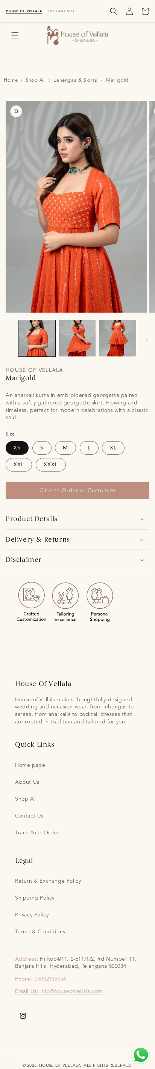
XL (113, 448)
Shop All (36, 80)
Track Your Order (37, 832)
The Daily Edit (61, 11)
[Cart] (145, 11)
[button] (113, 11)
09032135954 (50, 979)
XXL (19, 464)
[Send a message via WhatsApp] (141, 1055)
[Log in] (129, 11)
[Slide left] (8, 340)
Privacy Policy (32, 915)
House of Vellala (24, 11)
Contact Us (29, 816)
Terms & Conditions (40, 931)
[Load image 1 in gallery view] (36, 338)
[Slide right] (146, 340)
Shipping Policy (35, 898)
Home (11, 80)
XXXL (51, 464)
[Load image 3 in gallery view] (117, 338)
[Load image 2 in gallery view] (77, 338)
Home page (30, 765)
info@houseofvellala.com (71, 991)
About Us (27, 782)
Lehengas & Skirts (75, 80)
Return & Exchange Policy (48, 881)
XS (17, 448)
